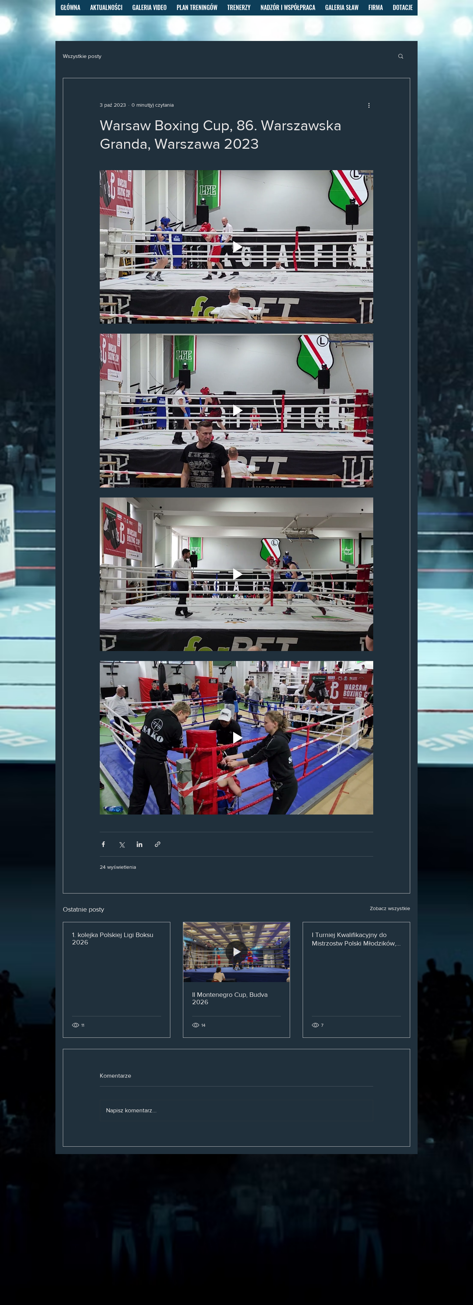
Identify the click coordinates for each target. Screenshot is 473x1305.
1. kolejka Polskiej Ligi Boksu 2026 (112, 938)
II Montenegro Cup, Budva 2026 (230, 998)
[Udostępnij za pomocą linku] (157, 844)
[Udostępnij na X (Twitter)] (121, 844)
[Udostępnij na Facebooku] (103, 844)
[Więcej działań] (368, 104)
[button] (400, 56)
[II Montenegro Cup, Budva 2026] (236, 952)
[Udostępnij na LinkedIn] (139, 844)
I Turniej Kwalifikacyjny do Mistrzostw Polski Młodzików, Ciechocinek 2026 (354, 939)
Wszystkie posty (82, 56)
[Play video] (236, 247)
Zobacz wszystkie (390, 908)
